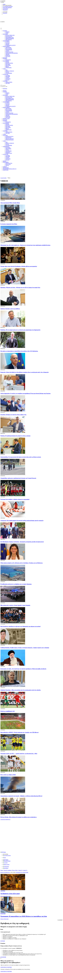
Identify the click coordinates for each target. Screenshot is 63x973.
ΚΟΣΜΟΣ (5, 58)
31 (8, 819)
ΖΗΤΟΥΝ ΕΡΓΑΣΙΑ (9, 138)
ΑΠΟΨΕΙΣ (5, 81)
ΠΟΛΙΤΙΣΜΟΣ (6, 60)
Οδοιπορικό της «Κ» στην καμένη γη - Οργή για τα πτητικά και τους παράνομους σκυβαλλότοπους (25, 245)
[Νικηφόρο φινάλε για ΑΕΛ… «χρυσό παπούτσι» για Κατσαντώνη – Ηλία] (25, 750)
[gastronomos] (6, 866)
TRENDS (7, 54)
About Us (20, 870)
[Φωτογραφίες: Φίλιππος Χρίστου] (25, 538)
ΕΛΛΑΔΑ (7, 43)
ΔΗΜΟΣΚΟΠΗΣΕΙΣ (9, 38)
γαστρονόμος (5, 8)
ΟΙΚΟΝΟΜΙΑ (8, 47)
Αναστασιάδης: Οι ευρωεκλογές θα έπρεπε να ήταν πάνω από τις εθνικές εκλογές (20, 457)
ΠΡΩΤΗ (4, 90)
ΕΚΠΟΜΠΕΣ (6, 162)
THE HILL (7, 83)
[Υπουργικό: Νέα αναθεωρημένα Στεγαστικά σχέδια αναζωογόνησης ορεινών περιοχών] (25, 516)
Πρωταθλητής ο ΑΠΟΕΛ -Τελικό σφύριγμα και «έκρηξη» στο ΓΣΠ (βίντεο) (19, 732)
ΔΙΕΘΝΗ (7, 44)
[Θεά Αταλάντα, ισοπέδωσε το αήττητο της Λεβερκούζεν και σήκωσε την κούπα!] (25, 622)
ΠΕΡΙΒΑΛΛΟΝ (6, 118)
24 (1, 819)
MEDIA (4, 161)
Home (4, 4)
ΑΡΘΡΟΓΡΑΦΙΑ (8, 82)
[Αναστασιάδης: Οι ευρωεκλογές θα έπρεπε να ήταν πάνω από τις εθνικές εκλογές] (25, 453)
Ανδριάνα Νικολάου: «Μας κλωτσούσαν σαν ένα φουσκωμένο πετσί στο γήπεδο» (20, 690)
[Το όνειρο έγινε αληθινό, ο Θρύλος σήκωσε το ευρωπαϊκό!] (25, 495)
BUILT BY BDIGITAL (5, 872)
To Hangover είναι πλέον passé (10, 893)
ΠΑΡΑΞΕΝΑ (8, 59)
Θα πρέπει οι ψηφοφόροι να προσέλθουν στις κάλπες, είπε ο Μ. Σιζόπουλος (19, 351)
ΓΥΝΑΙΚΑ (7, 75)
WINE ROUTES (8, 163)
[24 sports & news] (7, 855)
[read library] (5, 868)
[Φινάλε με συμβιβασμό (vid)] (25, 707)
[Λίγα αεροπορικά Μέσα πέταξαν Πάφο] (25, 199)
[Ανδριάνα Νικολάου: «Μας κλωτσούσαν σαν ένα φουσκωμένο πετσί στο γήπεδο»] (25, 686)
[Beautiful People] (6, 861)
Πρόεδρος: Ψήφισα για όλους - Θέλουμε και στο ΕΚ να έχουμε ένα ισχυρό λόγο (20, 287)
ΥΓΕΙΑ (6, 33)
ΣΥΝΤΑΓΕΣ (7, 78)
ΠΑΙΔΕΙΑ (7, 31)
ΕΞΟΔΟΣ (7, 79)
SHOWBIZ (7, 76)
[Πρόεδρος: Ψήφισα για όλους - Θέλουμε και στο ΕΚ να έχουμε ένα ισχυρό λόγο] (25, 284)
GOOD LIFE (5, 74)
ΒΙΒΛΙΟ (7, 66)
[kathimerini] (5, 859)
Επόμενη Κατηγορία (4, 918)
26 (3, 819)
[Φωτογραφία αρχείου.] (25, 305)
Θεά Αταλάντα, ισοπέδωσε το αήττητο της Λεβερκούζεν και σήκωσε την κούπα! (20, 626)
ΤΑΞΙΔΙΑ (7, 77)
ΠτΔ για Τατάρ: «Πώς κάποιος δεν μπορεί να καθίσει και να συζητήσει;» (18, 817)
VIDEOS (5, 166)
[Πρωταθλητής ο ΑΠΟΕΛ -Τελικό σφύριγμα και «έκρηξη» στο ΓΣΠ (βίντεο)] (25, 728)
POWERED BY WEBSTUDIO (22, 872)
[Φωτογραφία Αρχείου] (25, 559)
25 (2, 819)
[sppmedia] (3, 852)
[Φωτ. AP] (25, 665)
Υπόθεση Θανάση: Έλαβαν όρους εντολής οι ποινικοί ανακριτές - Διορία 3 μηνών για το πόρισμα (24, 647)
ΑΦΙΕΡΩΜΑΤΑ (6, 146)
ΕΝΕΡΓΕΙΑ (7, 55)
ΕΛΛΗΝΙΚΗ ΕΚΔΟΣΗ (8, 6)
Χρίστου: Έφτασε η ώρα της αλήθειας (10, 308)
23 (0, 819)
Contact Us (25, 870)
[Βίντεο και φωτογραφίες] (25, 262)
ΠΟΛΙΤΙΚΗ (5, 34)
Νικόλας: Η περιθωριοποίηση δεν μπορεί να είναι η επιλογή (15, 435)
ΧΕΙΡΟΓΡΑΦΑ (8, 67)
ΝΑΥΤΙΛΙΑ (7, 56)
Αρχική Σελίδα (3, 177)
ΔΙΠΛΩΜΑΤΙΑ (8, 39)
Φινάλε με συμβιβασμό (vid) (7, 711)
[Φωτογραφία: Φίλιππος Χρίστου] (25, 411)
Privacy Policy (15, 870)
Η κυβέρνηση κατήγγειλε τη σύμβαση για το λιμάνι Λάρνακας (16, 584)
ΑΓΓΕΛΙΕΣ (5, 135)
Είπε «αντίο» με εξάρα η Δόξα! (8, 774)
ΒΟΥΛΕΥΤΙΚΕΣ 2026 (9, 35)
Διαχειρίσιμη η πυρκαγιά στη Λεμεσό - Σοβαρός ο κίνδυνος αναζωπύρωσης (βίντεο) (21, 796)
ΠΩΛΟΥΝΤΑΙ (8, 137)
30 (7, 819)
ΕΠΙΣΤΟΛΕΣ (5, 169)
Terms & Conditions (7, 870)
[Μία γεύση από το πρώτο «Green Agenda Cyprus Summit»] (25, 601)
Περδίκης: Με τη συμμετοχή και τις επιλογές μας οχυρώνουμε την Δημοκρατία (20, 329)
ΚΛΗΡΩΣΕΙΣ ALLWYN (10, 45)
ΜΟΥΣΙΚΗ (7, 64)
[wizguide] (5, 862)
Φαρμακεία (5, 9)
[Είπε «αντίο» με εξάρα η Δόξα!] (25, 771)
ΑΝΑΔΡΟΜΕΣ (8, 151)
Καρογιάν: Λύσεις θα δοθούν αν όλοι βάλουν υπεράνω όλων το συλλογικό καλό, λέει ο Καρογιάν (24, 372)
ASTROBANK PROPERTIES (11, 53)
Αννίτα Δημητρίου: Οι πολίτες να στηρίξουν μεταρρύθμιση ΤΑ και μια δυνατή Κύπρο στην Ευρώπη (25, 393)
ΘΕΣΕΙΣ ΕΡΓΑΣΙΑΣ (9, 139)
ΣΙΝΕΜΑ (7, 62)
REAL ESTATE (8, 48)
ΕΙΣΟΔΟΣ (5, 13)
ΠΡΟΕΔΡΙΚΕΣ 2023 (9, 37)
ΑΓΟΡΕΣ (7, 50)
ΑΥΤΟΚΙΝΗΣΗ (8, 73)
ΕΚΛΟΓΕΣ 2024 (8, 36)
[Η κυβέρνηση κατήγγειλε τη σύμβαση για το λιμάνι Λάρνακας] (25, 580)
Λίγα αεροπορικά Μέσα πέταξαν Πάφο (10, 202)
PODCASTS (8, 164)
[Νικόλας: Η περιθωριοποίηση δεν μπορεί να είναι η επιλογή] (25, 432)
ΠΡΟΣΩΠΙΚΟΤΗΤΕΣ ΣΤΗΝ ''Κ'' (9, 168)
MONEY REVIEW (9, 51)
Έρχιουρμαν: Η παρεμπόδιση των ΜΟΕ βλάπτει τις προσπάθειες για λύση (23, 916)
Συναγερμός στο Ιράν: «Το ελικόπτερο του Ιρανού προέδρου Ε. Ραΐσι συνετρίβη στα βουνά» (23, 668)
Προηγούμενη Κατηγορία (5, 896)
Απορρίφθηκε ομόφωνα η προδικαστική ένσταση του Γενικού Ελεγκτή (18, 478)
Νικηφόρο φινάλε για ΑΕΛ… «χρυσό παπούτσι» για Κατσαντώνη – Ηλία (18, 753)
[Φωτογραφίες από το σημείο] (25, 220)
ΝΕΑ (6, 69)
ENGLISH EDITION (7, 7)
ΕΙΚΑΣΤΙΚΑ (8, 65)
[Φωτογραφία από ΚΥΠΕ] (25, 347)
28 (5, 819)
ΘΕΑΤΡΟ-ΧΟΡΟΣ (9, 63)
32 (9, 819)
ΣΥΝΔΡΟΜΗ (3, 957)
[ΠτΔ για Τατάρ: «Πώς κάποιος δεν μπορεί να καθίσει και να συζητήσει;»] (25, 813)
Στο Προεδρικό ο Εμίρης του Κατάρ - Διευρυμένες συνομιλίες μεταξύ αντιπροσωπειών (22, 541)
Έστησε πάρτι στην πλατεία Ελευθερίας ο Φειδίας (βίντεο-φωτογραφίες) (18, 266)
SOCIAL (7, 72)
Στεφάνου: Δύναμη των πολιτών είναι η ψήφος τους (13, 414)
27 (4, 819)
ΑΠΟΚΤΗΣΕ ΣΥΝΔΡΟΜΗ (6, 967)
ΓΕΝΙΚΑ (7, 149)
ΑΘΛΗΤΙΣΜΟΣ (6, 40)
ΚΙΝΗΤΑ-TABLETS (9, 70)
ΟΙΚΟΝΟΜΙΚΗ (6, 46)
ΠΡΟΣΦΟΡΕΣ (6, 167)
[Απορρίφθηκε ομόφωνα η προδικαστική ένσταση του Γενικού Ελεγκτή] (25, 474)
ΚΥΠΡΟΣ (5, 30)
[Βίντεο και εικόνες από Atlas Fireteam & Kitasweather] (25, 792)
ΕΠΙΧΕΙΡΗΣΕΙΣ (8, 49)
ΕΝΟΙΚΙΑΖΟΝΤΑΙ (9, 136)
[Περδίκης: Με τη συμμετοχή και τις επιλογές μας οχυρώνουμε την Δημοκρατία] (25, 326)
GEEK (4, 68)
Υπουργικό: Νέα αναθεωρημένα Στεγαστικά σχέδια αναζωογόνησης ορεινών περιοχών (21, 520)
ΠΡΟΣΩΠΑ (7, 152)
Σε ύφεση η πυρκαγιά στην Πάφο (8, 224)
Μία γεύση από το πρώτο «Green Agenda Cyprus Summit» (15, 605)
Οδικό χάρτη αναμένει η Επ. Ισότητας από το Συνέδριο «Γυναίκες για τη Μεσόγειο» (21, 563)
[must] (4, 857)
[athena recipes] (6, 864)
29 (6, 819)
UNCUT (7, 165)
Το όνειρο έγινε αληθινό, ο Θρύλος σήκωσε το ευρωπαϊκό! (14, 499)
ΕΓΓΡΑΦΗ (2, 940)
